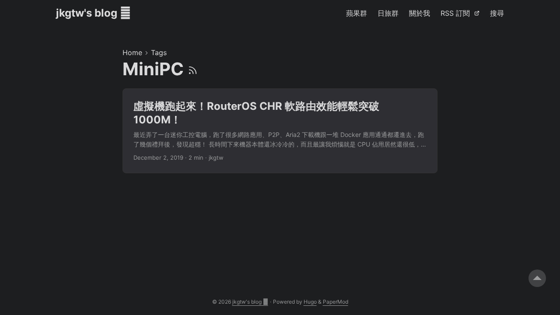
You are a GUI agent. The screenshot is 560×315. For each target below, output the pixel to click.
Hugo (310, 301)
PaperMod (335, 301)
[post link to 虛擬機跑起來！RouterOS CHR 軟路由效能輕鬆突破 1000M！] (280, 131)
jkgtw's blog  (93, 13)
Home (132, 52)
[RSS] (193, 69)
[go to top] (537, 278)
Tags (159, 52)
